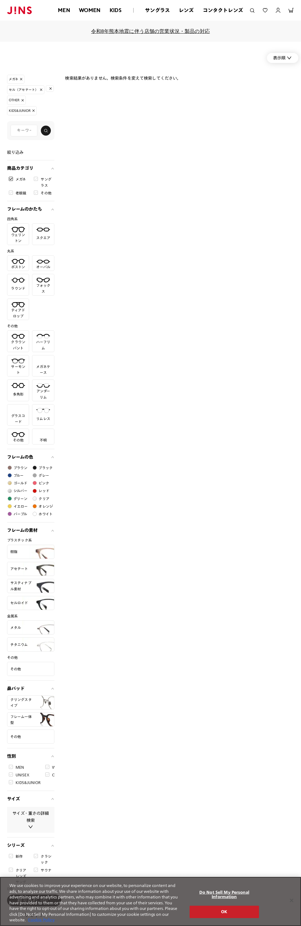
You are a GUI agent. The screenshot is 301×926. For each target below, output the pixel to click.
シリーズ (16, 845)
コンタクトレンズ (223, 10)
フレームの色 (20, 457)
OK (224, 912)
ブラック (46, 467)
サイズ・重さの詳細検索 (30, 816)
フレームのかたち (24, 209)
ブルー (19, 475)
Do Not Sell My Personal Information (224, 894)
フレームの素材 (22, 530)
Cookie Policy (41, 920)
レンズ (186, 10)
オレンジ (46, 506)
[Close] (291, 900)
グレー (44, 475)
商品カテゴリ (20, 168)
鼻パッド (16, 688)
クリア (44, 498)
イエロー (21, 506)
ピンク (44, 483)
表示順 (279, 58)
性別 (11, 756)
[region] (150, 901)
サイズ (13, 799)
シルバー (21, 490)
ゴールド (21, 483)
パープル (20, 514)
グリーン (21, 498)
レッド (44, 490)
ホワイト (46, 514)
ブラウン (21, 467)
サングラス (157, 10)
